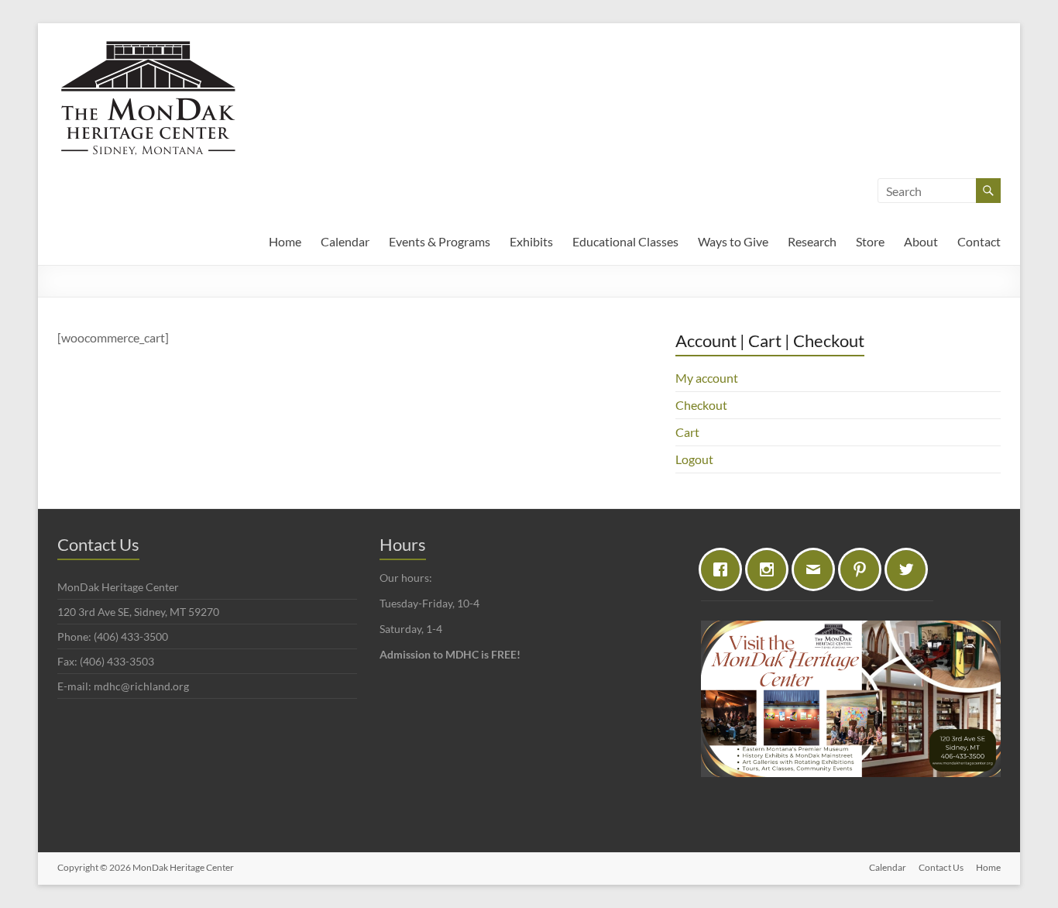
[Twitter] (910, 569)
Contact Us (941, 867)
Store (870, 241)
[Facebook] (724, 569)
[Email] (817, 569)
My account (706, 377)
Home (285, 241)
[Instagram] (770, 569)
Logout (694, 459)
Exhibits (531, 241)
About (921, 241)
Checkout (701, 404)
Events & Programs (439, 241)
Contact (979, 241)
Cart (687, 432)
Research (812, 241)
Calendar (345, 241)
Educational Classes (625, 241)
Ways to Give (733, 241)
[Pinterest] (863, 569)
